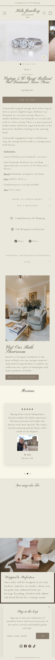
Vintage (27, 75)
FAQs (27, 262)
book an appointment (22, 377)
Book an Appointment (27, 199)
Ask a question (27, 206)
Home (27, 69)
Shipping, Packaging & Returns (27, 255)
